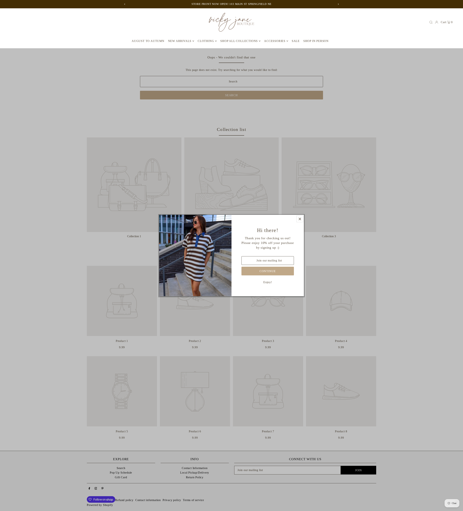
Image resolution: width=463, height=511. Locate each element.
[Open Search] (431, 22)
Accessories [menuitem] (274, 40)
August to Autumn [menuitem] (148, 40)
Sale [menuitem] (296, 40)
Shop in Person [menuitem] (316, 40)
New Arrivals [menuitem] (180, 40)
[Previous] (125, 4)
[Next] (338, 4)
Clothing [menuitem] (206, 40)
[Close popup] (300, 219)
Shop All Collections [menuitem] (239, 40)
